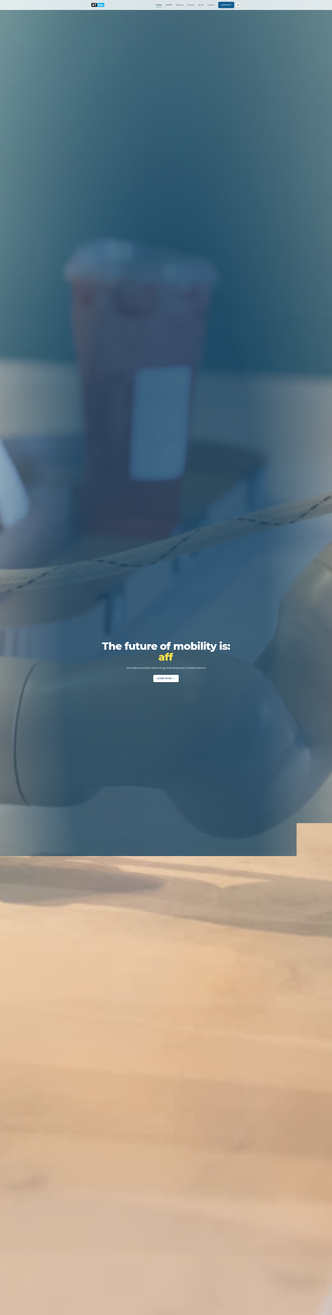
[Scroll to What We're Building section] (166, 1309)
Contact (226, 5)
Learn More (164, 678)
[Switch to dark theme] (238, 5)
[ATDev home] (97, 5)
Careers (211, 5)
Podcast (191, 5)
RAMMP (168, 5)
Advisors (180, 5)
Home (159, 5)
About (201, 5)
